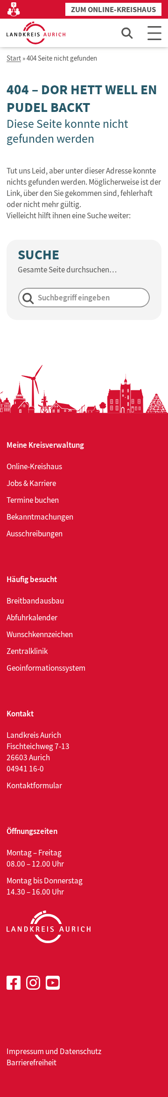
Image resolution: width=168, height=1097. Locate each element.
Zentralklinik (27, 651)
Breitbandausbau (35, 601)
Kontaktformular (34, 785)
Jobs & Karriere (31, 483)
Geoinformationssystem (46, 668)
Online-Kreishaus (34, 466)
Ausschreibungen (35, 533)
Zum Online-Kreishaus (113, 9)
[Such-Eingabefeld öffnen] (127, 33)
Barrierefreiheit (31, 1062)
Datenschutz (80, 1051)
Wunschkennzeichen (40, 634)
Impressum (25, 1051)
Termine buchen (33, 500)
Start (14, 58)
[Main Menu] (154, 33)
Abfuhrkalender (32, 617)
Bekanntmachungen (40, 517)
